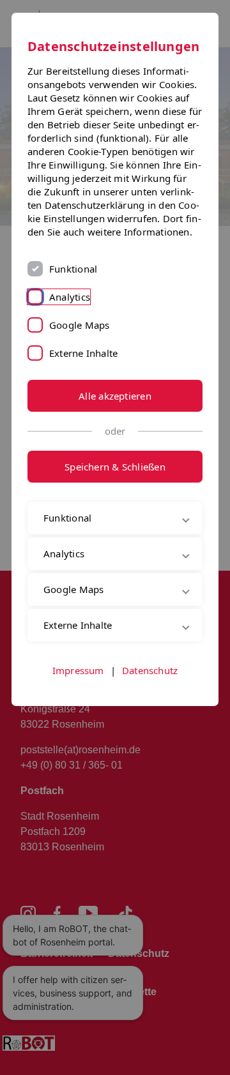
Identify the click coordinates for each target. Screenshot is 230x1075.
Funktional (73, 268)
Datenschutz (150, 713)
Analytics (69, 296)
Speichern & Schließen (115, 466)
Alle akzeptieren (115, 395)
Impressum (78, 713)
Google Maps (79, 325)
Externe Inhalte (83, 353)
